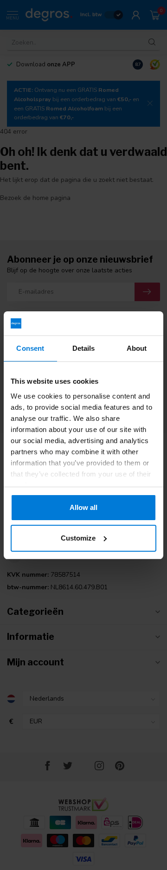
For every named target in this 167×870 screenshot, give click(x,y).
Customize (78, 538)
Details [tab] (83, 348)
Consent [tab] (30, 348)
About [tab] (137, 348)
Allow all (83, 507)
